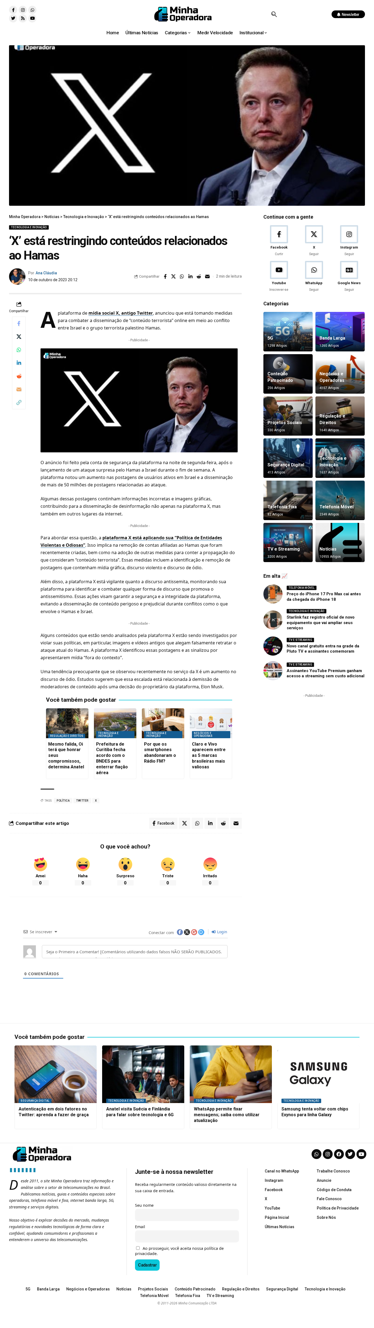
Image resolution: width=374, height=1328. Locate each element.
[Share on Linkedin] (190, 276)
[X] (313, 241)
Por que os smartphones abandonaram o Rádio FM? (160, 752)
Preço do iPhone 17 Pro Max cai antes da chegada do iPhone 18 (324, 596)
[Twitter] (13, 18)
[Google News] (349, 276)
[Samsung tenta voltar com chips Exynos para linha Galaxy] (318, 1074)
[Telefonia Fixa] (288, 500)
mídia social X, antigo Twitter (120, 313)
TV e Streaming (283, 549)
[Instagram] (23, 10)
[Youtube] (32, 18)
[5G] (288, 331)
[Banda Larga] (340, 331)
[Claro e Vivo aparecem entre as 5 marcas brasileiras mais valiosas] (211, 723)
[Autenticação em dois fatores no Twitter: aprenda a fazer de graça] (56, 1074)
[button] (274, 14)
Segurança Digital (285, 464)
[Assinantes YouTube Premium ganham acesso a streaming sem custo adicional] (273, 670)
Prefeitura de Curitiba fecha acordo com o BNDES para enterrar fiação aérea (112, 758)
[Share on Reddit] (199, 276)
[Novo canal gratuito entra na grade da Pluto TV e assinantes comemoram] (273, 646)
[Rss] (23, 18)
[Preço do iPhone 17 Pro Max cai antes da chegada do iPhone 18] (273, 594)
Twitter (82, 800)
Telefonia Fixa (282, 506)
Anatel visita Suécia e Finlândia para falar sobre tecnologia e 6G (140, 1111)
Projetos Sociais (284, 422)
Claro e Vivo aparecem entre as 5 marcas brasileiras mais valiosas (209, 755)
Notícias (328, 549)
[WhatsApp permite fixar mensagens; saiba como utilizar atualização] (231, 1074)
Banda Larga (332, 338)
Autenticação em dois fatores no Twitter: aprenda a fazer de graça (54, 1111)
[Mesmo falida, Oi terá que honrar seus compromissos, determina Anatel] (67, 723)
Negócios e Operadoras (203, 734)
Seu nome (144, 1205)
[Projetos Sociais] (288, 416)
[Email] (207, 276)
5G (270, 338)
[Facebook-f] (13, 10)
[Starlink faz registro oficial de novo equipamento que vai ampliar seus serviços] (273, 620)
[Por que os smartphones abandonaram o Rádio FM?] (163, 723)
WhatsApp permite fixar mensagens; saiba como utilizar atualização (227, 1114)
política (63, 800)
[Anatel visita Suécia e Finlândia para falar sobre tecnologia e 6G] (143, 1074)
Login (221, 931)
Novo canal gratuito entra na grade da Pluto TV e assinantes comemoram (323, 649)
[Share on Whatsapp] (182, 276)
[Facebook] (278, 241)
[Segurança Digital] (288, 458)
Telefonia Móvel (336, 506)
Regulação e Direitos (66, 735)
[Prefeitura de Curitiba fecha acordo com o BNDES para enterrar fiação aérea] (115, 723)
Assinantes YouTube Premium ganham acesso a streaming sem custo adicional (325, 673)
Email (140, 1226)
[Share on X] (173, 276)
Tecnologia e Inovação (29, 227)
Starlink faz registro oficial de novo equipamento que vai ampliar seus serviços (321, 622)
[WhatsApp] (313, 276)
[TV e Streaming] (288, 542)
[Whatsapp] (32, 10)
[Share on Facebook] (165, 276)
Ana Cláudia (46, 273)
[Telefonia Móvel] (340, 500)
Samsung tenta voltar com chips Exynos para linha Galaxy (314, 1111)
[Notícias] (340, 542)
